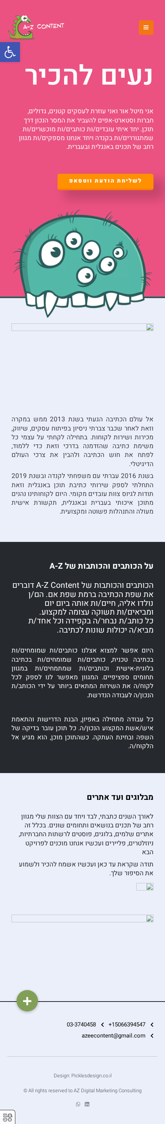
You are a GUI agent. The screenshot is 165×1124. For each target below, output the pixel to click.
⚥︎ (8, 1117)
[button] (27, 1000)
